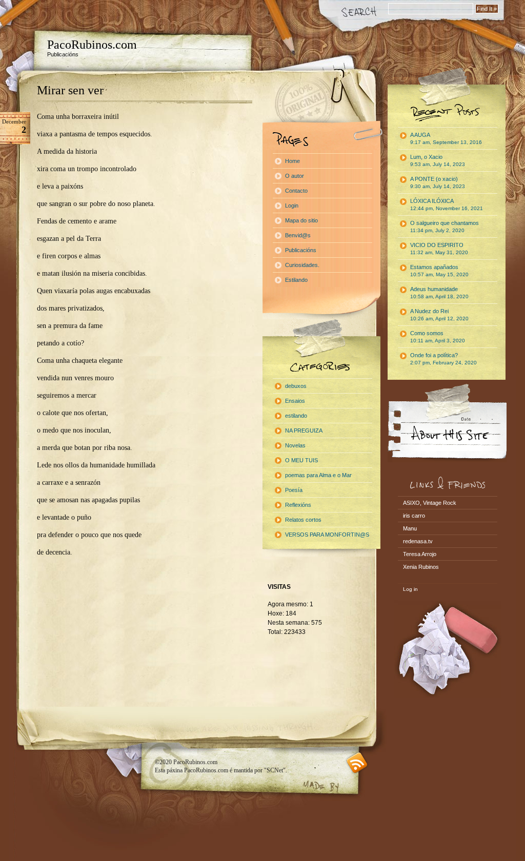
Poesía (293, 490)
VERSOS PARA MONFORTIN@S (327, 534)
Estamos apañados (439, 270)
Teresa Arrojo (419, 554)
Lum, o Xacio (437, 160)
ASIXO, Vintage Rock (429, 503)
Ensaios (295, 401)
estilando (296, 416)
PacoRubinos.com (92, 44)
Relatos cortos (303, 520)
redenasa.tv (418, 541)
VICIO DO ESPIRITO (439, 248)
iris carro (414, 515)
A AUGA (446, 138)
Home (292, 161)
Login (291, 205)
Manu (410, 528)
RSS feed (357, 762)
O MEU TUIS (301, 460)
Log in (410, 589)
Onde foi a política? (443, 358)
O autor (294, 176)
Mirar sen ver (70, 90)
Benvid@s (298, 235)
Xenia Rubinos (421, 567)
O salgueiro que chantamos (444, 226)
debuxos (296, 386)
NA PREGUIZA (303, 430)
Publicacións (300, 250)
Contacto (296, 191)
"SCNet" (275, 770)
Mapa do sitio (301, 220)
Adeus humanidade (439, 292)
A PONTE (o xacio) (437, 182)
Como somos (437, 336)
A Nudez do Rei (439, 314)
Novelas (295, 445)
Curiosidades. (302, 265)
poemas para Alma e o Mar (318, 475)
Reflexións (298, 505)
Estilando (296, 280)
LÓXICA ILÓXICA (446, 204)
